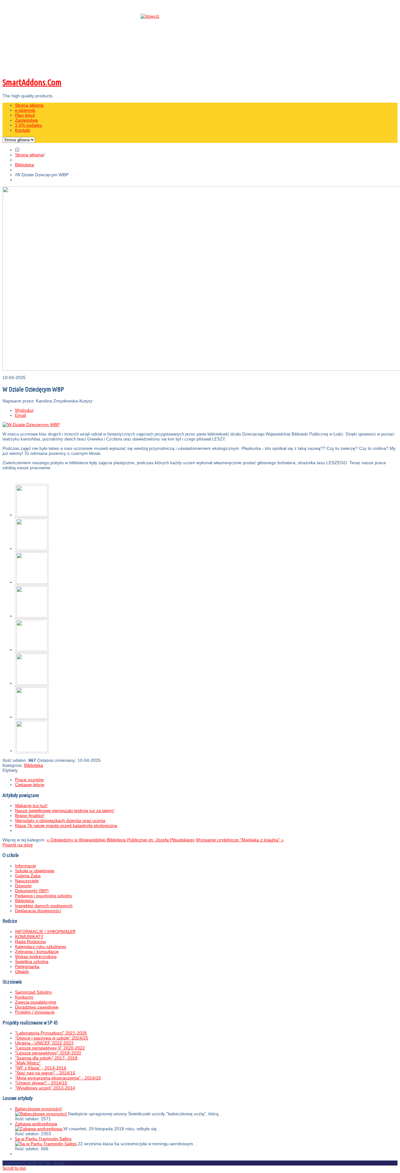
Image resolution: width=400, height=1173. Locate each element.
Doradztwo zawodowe (36, 1007)
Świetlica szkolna (31, 961)
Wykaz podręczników (36, 956)
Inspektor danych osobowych (43, 905)
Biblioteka (24, 164)
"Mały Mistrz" (28, 1062)
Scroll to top (14, 1168)
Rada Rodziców (30, 941)
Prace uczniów (29, 779)
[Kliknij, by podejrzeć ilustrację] (31, 424)
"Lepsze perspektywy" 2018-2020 (48, 1052)
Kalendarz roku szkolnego (40, 946)
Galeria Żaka (28, 875)
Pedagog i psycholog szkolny (43, 895)
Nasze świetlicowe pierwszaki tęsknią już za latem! (64, 810)
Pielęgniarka (27, 966)
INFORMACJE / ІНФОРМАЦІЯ (45, 931)
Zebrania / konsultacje (37, 951)
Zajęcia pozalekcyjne (35, 1002)
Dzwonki (23, 885)
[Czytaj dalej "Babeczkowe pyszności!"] (41, 1113)
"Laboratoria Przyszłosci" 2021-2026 (51, 1032)
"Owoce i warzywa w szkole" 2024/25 (51, 1037)
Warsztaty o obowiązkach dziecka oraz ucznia (60, 820)
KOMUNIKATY (29, 936)
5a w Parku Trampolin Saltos (43, 1138)
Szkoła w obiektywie (34, 870)
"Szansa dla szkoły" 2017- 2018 (46, 1057)
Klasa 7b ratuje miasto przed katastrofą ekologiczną (66, 825)
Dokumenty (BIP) (32, 890)
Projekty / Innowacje (35, 1012)
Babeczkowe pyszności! (38, 1108)
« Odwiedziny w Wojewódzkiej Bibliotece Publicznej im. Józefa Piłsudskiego (121, 839)
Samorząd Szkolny (33, 992)
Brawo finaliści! (29, 815)
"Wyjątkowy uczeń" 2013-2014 (45, 1087)
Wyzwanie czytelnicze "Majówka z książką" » (240, 839)
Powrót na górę (17, 844)
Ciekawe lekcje (29, 784)
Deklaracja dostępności (38, 910)
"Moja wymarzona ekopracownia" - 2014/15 (58, 1077)
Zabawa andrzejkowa (36, 1123)
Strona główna (29, 154)
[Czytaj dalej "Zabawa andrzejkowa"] (39, 1128)
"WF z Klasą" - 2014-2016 (40, 1067)
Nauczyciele (27, 880)
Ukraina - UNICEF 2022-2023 (44, 1042)
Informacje (25, 865)
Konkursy (24, 997)
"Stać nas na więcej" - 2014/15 (45, 1072)
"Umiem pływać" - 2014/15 (41, 1082)
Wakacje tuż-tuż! (31, 805)
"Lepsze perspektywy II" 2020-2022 (50, 1047)
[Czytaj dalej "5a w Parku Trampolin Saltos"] (46, 1143)
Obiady (22, 971)
